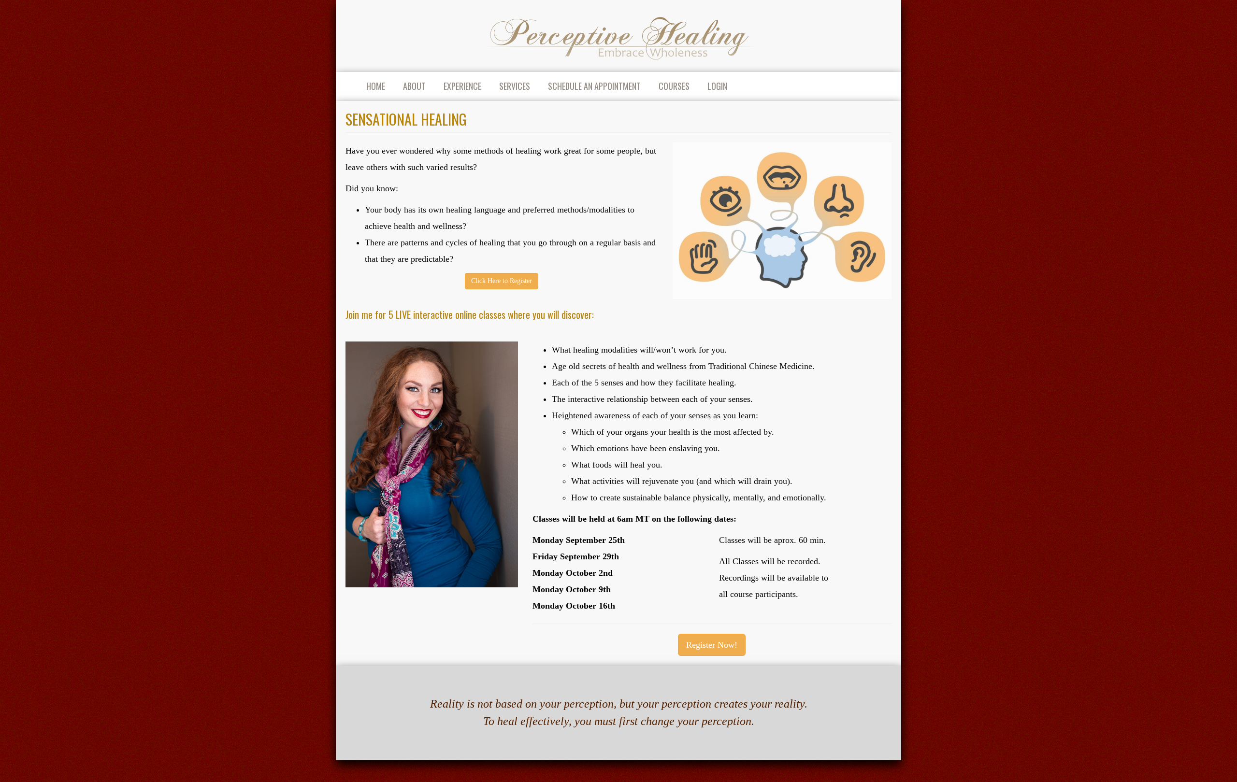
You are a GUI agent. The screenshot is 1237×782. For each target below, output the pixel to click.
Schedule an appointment (594, 86)
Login (717, 86)
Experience (462, 86)
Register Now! (711, 645)
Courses (674, 86)
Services (514, 86)
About (414, 86)
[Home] (618, 36)
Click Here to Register (501, 280)
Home (375, 86)
